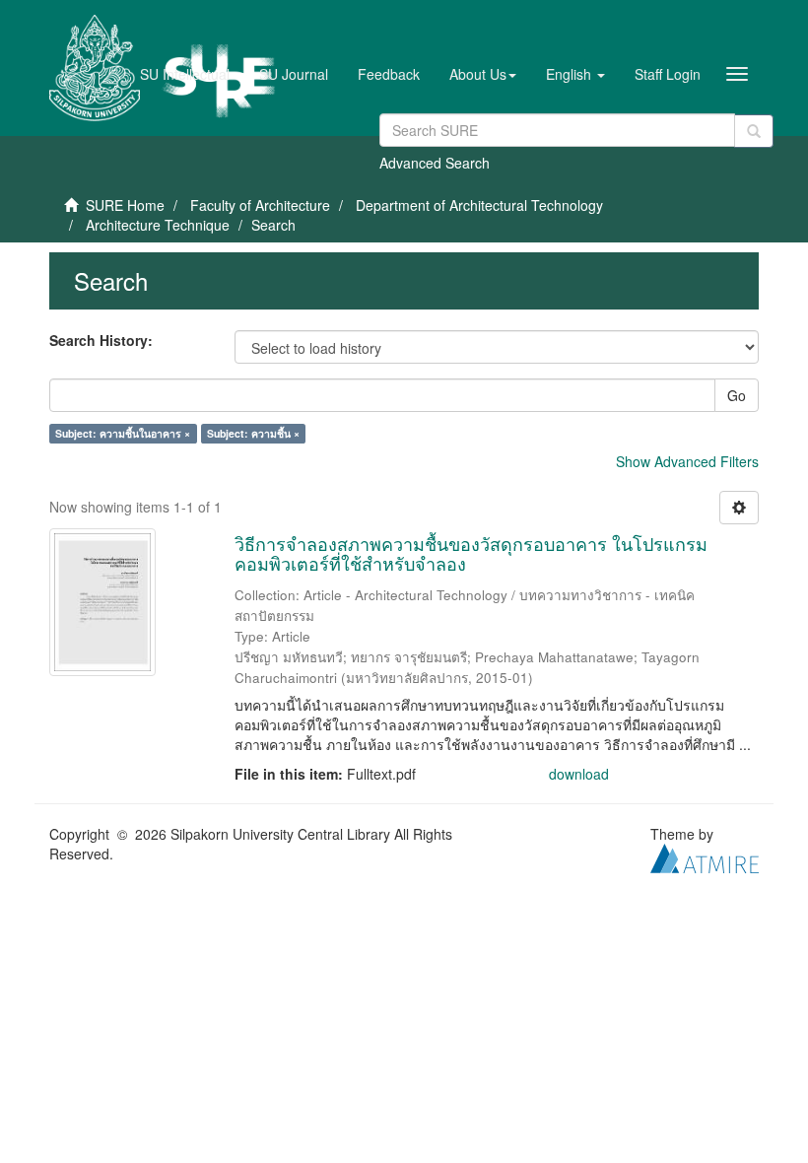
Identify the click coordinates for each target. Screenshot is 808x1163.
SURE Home (125, 205)
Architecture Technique (158, 225)
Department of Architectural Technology (479, 205)
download (579, 774)
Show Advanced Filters (687, 461)
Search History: (101, 340)
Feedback (389, 74)
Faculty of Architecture (260, 205)
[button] (483, 74)
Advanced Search (434, 162)
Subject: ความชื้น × (253, 433)
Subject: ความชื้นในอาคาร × (122, 433)
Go (736, 395)
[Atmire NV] (704, 855)
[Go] (754, 131)
